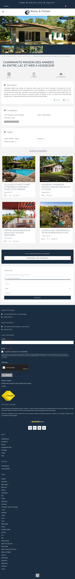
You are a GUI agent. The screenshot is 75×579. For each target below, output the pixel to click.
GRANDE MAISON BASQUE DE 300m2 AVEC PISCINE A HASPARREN (17, 232)
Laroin (3, 515)
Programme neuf (6, 447)
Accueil (3, 56)
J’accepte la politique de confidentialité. (16, 351)
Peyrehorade (47, 226)
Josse (3, 510)
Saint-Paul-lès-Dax (6, 543)
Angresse (4, 481)
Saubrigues (4, 557)
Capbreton (4, 493)
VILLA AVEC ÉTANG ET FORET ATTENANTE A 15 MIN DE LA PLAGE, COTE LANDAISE (17, 186)
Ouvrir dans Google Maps (11, 121)
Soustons (4, 566)
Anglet (3, 479)
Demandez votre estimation (37, 258)
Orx (2, 535)
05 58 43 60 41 (33, 2)
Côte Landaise (46, 115)
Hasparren (8, 226)
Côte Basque (5, 466)
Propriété (13, 56)
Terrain (3, 453)
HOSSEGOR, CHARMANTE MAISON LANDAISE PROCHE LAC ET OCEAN (56, 186)
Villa (2, 456)
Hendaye (4, 504)
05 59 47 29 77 (50, 2)
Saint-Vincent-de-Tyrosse (8, 549)
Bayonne (4, 487)
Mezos (3, 526)
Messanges (4, 524)
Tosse (3, 569)
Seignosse (46, 180)
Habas (3, 498)
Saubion (3, 555)
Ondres (3, 532)
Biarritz (3, 490)
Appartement (5, 439)
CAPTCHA (4, 362)
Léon (2, 518)
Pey (2, 538)
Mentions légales (6, 380)
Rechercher (37, 297)
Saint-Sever (4, 546)
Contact (6, 6)
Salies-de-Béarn (6, 552)
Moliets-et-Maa (5, 529)
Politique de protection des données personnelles (16, 383)
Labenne (3, 512)
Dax (2, 495)
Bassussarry (4, 484)
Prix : (5, 278)
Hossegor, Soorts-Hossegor (24, 56)
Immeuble (4, 441)
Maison (9, 56)
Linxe (7, 180)
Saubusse (4, 560)
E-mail (6, 339)
